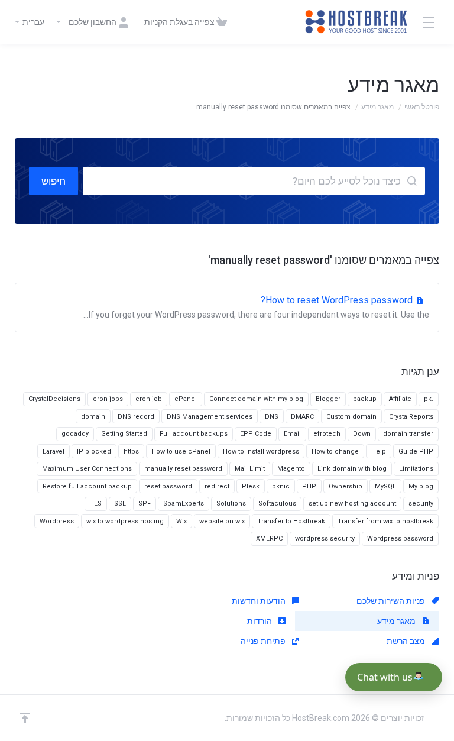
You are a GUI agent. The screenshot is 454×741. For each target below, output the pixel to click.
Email (292, 434)
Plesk (251, 486)
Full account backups (194, 434)
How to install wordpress (261, 451)
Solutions (231, 503)
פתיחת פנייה (264, 641)
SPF (144, 503)
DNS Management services (209, 416)
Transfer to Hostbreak (291, 521)
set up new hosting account (352, 503)
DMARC (302, 416)
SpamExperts (183, 503)
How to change (335, 451)
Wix (181, 521)
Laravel (53, 451)
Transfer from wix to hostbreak (385, 521)
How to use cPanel (180, 451)
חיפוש (53, 181)
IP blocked (94, 451)
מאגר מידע (377, 107)
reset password (168, 486)
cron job (148, 399)
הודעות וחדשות (259, 601)
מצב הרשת (407, 641)
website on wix (222, 521)
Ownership (345, 486)
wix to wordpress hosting (125, 521)
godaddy (75, 434)
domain (93, 416)
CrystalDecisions (54, 399)
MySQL (385, 486)
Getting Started (124, 434)
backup (365, 399)
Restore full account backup (87, 486)
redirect (217, 486)
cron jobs (108, 399)
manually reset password (183, 469)
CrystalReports (411, 416)
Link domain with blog (352, 469)
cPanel (185, 399)
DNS (271, 416)
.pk (428, 399)
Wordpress (57, 521)
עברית (32, 22)
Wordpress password (400, 538)
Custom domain (351, 416)
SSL (120, 503)
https (131, 451)
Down (362, 434)
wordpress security (325, 538)
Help (378, 451)
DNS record (136, 416)
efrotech (326, 434)
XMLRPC (269, 538)
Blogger (328, 399)
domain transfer (408, 434)
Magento (291, 469)
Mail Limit (250, 469)
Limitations (416, 469)
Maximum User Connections (87, 469)
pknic (281, 486)
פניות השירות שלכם (391, 601)
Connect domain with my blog (256, 399)
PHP (309, 486)
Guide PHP (415, 451)
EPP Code (255, 434)
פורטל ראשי (421, 107)
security (420, 503)
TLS (96, 503)
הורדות (260, 621)
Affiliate (400, 399)
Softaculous (277, 503)
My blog (420, 486)
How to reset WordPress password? (256, 307)
